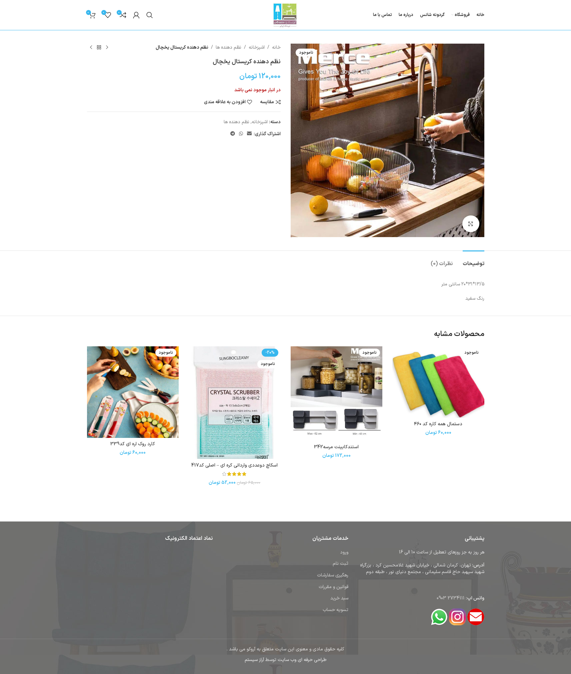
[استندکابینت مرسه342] (337, 393)
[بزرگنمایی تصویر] (470, 223)
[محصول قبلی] (107, 48)
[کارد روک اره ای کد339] (133, 392)
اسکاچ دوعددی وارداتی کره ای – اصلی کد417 (234, 465)
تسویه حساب (335, 609)
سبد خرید (339, 598)
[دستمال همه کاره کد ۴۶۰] (438, 382)
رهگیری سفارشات (332, 575)
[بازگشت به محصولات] (99, 48)
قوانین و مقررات (333, 586)
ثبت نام (340, 563)
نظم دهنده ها (228, 47)
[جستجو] (149, 15)
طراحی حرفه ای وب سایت (302, 659)
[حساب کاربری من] (136, 15)
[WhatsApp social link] (241, 134)
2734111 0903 (451, 598)
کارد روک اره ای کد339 (132, 444)
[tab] (473, 260)
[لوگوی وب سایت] (285, 14)
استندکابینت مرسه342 (336, 447)
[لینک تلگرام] (232, 134)
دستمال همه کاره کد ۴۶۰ (438, 424)
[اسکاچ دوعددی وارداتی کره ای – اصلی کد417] (235, 402)
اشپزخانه (257, 47)
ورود (344, 552)
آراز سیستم (254, 659)
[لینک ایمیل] (249, 134)
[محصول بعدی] (91, 48)
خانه (276, 47)
